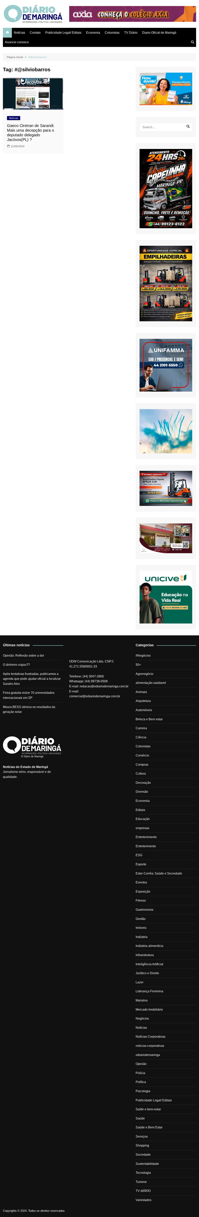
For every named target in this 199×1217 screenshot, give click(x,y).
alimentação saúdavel (151, 682)
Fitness (141, 900)
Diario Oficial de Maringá (159, 32)
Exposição (143, 891)
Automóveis (144, 710)
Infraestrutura (145, 955)
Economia (93, 32)
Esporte (141, 864)
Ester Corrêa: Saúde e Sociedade (159, 873)
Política (141, 1082)
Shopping (142, 1145)
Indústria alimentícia (149, 946)
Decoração (143, 782)
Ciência (141, 737)
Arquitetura (143, 701)
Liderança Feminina (149, 991)
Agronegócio (144, 673)
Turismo (141, 1182)
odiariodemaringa (148, 1055)
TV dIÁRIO (143, 1190)
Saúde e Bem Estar (149, 1127)
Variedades (143, 1200)
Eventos (141, 882)
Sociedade (143, 1154)
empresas (142, 828)
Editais (140, 810)
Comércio (142, 755)
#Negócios (143, 655)
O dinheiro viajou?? (16, 664)
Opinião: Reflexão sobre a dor (23, 655)
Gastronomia (144, 909)
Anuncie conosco (17, 42)
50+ (138, 664)
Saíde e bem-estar (148, 1109)
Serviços (142, 1136)
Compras (142, 764)
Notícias (19, 32)
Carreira (141, 728)
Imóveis (141, 927)
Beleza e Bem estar (149, 719)
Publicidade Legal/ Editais (63, 32)
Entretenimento (146, 837)
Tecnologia (143, 1172)
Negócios (142, 1018)
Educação (143, 819)
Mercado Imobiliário (149, 1009)
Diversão (142, 791)
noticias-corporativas (150, 1045)
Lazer (139, 982)
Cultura (141, 773)
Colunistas (112, 32)
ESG (139, 855)
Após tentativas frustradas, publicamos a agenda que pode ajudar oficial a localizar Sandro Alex (32, 678)
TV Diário (130, 32)
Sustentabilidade (147, 1163)
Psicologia (143, 1091)
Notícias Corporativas (150, 1036)
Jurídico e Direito (147, 973)
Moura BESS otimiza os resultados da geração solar (29, 709)
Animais (141, 692)
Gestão (141, 918)
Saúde (140, 1118)
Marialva (142, 1000)
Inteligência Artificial (149, 964)
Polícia (140, 1073)
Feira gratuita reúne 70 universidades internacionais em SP (28, 695)
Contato (35, 32)
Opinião (141, 1064)
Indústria (142, 937)
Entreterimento (146, 846)
